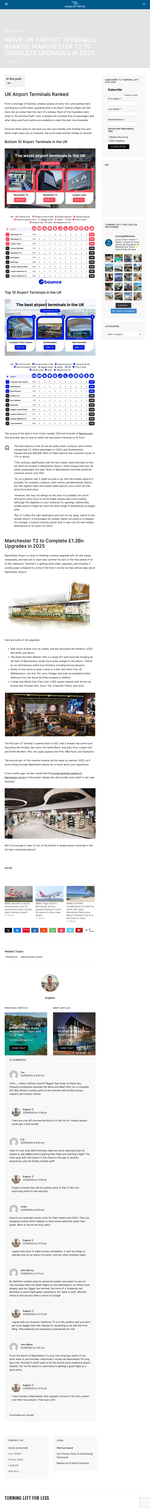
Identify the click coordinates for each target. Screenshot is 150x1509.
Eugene (23, 61)
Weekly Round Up (119, 137)
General (10, 31)
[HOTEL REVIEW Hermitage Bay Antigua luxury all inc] (109, 268)
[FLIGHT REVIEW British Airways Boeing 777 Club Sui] (109, 296)
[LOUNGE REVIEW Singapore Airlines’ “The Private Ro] (128, 268)
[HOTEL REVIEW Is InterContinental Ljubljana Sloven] (138, 258)
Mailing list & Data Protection (73, 1463)
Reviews (74, 1027)
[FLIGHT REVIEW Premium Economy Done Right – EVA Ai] (119, 268)
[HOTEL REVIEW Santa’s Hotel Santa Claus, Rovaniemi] (119, 296)
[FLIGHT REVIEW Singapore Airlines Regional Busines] (119, 277)
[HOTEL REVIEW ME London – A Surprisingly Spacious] (138, 268)
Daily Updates (117, 140)
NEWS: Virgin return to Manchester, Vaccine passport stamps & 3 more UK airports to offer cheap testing (48, 909)
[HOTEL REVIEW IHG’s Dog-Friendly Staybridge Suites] (109, 277)
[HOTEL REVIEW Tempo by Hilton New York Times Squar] (128, 258)
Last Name (115, 109)
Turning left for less (27, 1498)
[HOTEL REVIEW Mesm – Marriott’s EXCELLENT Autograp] (128, 277)
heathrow (12, 956)
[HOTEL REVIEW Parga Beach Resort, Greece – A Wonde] (119, 258)
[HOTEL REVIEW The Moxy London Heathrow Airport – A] (109, 287)
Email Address (116, 119)
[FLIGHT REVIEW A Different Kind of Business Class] (128, 296)
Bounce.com (86, 433)
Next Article (61, 1008)
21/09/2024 (11, 61)
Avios (12, 1024)
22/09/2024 (64, 1040)
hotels (62, 1027)
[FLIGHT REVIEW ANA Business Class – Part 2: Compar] (138, 277)
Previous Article (16, 1008)
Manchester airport (32, 956)
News (20, 31)
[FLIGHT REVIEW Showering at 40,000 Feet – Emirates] (138, 296)
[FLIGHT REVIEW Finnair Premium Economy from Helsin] (128, 287)
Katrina (77, 1040)
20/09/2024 (15, 1040)
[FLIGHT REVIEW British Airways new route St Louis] (109, 258)
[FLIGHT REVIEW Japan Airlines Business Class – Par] (119, 287)
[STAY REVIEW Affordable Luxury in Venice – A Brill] (138, 287)
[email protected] (18, 1447)
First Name (115, 98)
